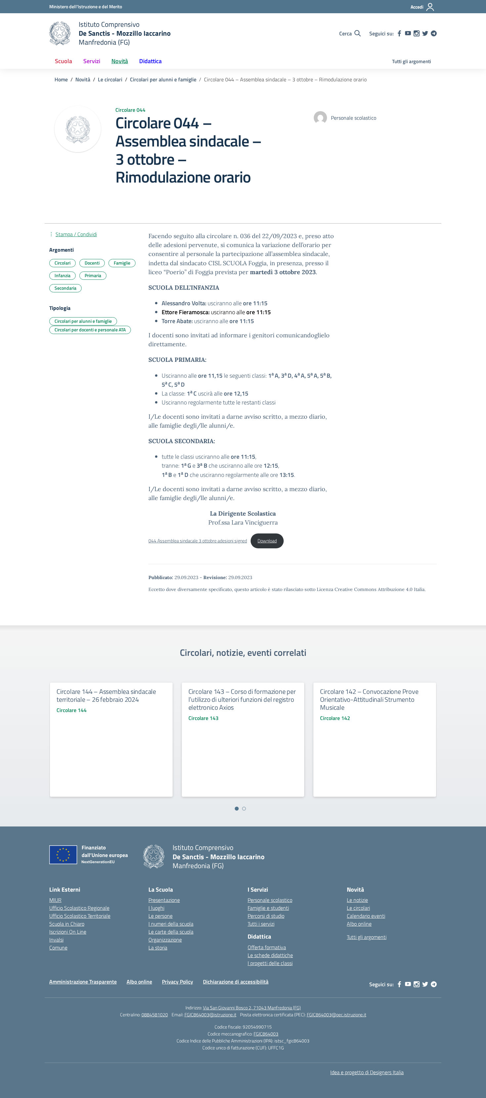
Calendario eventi (366, 916)
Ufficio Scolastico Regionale (79, 908)
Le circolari (358, 908)
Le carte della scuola (170, 932)
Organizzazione (165, 940)
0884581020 (155, 1014)
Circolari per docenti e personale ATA (90, 329)
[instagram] (417, 33)
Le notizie (357, 900)
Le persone (160, 916)
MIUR (55, 900)
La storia (157, 947)
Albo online (359, 924)
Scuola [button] (63, 61)
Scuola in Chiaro (66, 924)
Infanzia (62, 275)
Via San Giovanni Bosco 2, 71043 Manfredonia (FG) (252, 1007)
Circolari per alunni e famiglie (83, 320)
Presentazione (164, 900)
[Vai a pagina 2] (244, 809)
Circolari (62, 262)
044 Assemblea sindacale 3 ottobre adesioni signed (197, 540)
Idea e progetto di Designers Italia (367, 1072)
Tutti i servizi (261, 924)
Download (267, 540)
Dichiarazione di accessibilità (235, 982)
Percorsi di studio (266, 916)
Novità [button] (119, 61)
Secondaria (65, 287)
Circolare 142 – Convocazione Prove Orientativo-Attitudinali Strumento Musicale (369, 699)
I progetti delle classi (270, 963)
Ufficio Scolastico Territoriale (79, 916)
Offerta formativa (267, 947)
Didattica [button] (150, 61)
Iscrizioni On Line (67, 932)
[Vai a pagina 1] (237, 809)
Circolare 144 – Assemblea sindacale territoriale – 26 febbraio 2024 (106, 695)
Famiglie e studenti (268, 908)
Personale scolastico (270, 900)
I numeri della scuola (170, 924)
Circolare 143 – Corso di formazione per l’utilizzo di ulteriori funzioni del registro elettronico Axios (242, 699)
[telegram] (434, 33)
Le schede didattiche (270, 955)
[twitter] (425, 33)
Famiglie (122, 262)
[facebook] (399, 33)
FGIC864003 (266, 1033)
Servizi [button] (91, 61)
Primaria (93, 275)
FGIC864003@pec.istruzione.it (336, 1014)
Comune (58, 947)
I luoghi (156, 908)
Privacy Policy (177, 982)
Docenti (92, 262)
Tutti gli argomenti (411, 61)
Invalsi (56, 940)
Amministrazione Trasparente (83, 982)
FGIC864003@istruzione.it (210, 1014)
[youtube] (408, 33)
